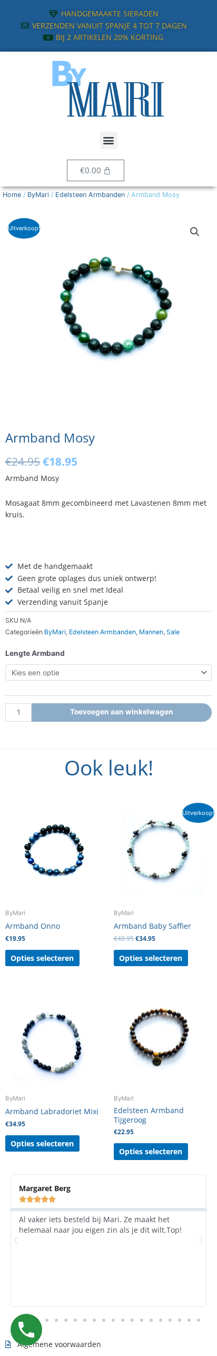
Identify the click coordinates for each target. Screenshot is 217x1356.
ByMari (38, 195)
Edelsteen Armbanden (90, 195)
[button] (108, 140)
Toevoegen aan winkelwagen (121, 712)
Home (12, 195)
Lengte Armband (35, 653)
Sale (173, 632)
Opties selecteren (42, 958)
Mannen (151, 632)
